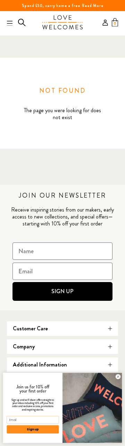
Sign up (33, 429)
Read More (92, 5)
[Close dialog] (117, 376)
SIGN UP (62, 291)
